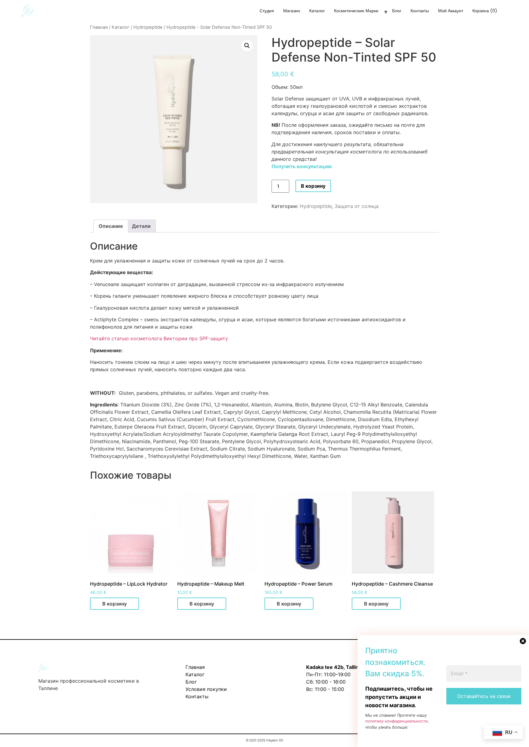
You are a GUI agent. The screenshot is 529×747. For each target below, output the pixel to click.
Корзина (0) (484, 11)
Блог (396, 11)
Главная (99, 27)
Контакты (420, 11)
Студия (267, 11)
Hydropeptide (148, 27)
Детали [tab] (141, 226)
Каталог (317, 11)
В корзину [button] (114, 604)
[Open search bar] (512, 13)
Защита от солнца (357, 206)
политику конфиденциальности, (397, 721)
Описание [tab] (111, 226)
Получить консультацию (302, 166)
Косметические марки (356, 11)
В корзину (313, 186)
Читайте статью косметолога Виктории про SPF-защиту (159, 338)
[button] (247, 45)
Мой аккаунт (450, 11)
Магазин (291, 11)
